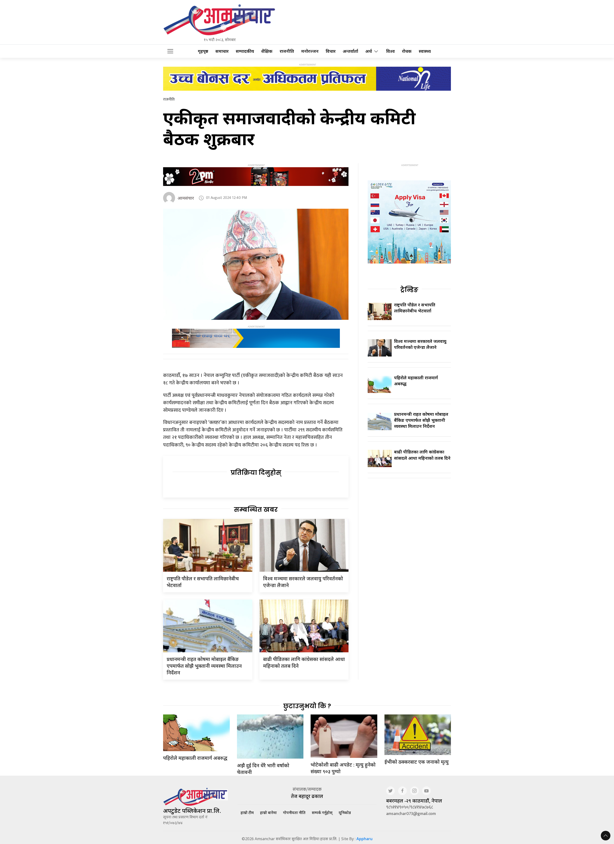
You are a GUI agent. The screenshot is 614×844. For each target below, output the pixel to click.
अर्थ (368, 51)
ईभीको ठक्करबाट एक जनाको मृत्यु (416, 762)
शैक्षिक (266, 51)
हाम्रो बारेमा (268, 812)
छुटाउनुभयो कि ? (307, 706)
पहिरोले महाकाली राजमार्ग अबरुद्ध (195, 758)
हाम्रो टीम (247, 812)
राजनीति (287, 51)
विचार (331, 51)
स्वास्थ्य (425, 51)
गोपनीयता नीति (294, 812)
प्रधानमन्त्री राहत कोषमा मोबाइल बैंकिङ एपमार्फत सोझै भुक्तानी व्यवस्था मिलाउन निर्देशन (204, 666)
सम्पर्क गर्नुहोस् (322, 812)
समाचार (222, 51)
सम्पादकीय (245, 51)
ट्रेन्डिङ (409, 289)
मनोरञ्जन (310, 51)
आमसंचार (185, 198)
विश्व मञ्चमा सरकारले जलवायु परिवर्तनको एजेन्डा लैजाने (420, 344)
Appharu (364, 838)
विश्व (390, 51)
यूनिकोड (345, 812)
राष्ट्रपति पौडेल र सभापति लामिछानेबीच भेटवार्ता (414, 308)
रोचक (407, 51)
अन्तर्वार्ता (350, 51)
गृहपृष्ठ (203, 51)
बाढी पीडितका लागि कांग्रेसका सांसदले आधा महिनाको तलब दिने (422, 455)
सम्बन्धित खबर (256, 509)
